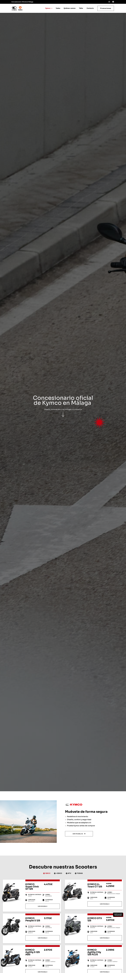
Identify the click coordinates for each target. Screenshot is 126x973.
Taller (81, 8)
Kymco (47, 8)
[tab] (46, 873)
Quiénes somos (69, 8)
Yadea (58, 8)
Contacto (90, 8)
